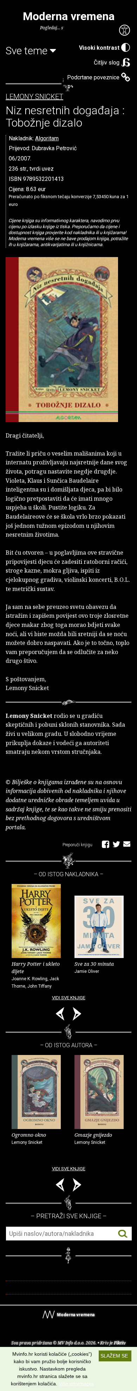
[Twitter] (116, 844)
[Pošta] (126, 844)
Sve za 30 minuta (94, 967)
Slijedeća (77, 1015)
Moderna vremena (69, 16)
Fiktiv (120, 1343)
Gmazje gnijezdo (93, 1138)
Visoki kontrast (99, 47)
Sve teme (28, 50)
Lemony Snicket (34, 96)
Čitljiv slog (106, 62)
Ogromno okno (29, 1138)
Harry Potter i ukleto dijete (36, 974)
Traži (123, 1234)
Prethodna (60, 1015)
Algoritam (47, 138)
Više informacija (76, 1383)
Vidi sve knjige (68, 997)
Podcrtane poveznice (93, 77)
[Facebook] (105, 844)
